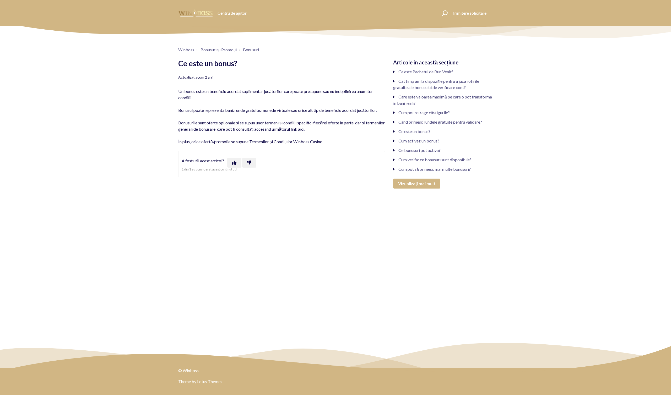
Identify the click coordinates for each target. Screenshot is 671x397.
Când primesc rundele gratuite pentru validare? (440, 121)
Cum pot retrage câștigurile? (424, 112)
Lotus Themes (209, 381)
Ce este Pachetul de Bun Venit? (425, 71)
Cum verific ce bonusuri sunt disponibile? (435, 159)
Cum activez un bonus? (418, 140)
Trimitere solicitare (469, 12)
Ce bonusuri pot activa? (419, 150)
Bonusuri (251, 49)
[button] (444, 13)
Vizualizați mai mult (416, 183)
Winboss (186, 49)
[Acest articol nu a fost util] (249, 163)
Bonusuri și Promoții (219, 49)
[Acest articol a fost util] (234, 163)
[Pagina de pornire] (195, 13)
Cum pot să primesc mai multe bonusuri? (434, 169)
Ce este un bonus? (414, 131)
